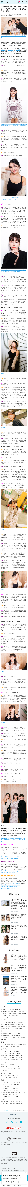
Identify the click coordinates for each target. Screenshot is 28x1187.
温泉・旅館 (14, 1077)
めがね (5, 1046)
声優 (20, 1084)
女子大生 (5, 1086)
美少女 (5, 1064)
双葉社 (16, 1015)
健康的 (19, 1055)
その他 (19, 1103)
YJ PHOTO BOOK (18, 1022)
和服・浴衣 (15, 1046)
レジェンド (6, 1094)
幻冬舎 (19, 1011)
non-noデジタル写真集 (7, 1026)
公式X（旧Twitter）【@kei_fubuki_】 (10, 871)
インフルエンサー (8, 1092)
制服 (14, 1044)
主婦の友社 (4, 1013)
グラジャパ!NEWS (8, 1110)
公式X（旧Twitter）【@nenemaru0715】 (11, 856)
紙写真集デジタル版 (6, 1033)
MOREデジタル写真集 (17, 1024)
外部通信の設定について (19, 1170)
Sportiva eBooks (18, 1028)
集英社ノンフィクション (7, 1028)
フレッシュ (6, 1057)
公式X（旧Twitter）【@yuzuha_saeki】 (10, 885)
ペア (4, 1075)
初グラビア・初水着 (17, 1101)
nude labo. (3, 1039)
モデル (12, 1084)
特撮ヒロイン (20, 1092)
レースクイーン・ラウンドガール (12, 1088)
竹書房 (19, 1013)
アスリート (6, 1096)
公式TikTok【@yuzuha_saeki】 (8, 888)
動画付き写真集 (5, 1035)
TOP (2, 1110)
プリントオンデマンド (7, 1037)
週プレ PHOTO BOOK (7, 1022)
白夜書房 (11, 1015)
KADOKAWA (18, 1009)
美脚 (4, 1055)
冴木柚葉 (18, 50)
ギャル (19, 1059)
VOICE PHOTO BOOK (15, 1035)
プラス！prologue (16, 1033)
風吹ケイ (10, 50)
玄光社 (15, 1011)
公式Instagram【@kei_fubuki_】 (9, 872)
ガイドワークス (10, 1009)
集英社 (23, 1011)
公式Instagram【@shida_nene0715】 (10, 858)
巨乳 (16, 1051)
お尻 (4, 1053)
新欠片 (3, 1015)
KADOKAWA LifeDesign (7, 1011)
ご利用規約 (4, 1168)
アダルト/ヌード (15, 1096)
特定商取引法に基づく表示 (7, 1170)
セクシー (16, 1068)
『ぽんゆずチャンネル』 (15, 883)
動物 (13, 1103)
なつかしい (15, 1066)
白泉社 (7, 1015)
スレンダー (6, 1051)
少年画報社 (14, 1013)
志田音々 (3, 50)
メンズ (5, 1103)
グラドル (6, 1082)
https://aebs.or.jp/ (4, 1163)
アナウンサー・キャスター (10, 1090)
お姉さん (14, 1064)
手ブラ (5, 1101)
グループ (20, 1075)
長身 (12, 1055)
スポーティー (17, 1057)
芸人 (15, 1094)
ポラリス (23, 1037)
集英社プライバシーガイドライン (14, 1168)
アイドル (15, 1082)
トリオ (11, 1075)
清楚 (4, 1070)
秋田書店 (3, 1009)
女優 (4, 1084)
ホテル (5, 1077)
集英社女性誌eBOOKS (19, 1026)
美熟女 (5, 1066)
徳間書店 (24, 1013)
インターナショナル (8, 1059)
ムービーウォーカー (6, 1017)
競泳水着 (22, 1044)
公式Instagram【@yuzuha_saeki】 (9, 886)
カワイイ (6, 1068)
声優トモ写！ (16, 1037)
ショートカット (15, 1053)
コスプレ (5, 1044)
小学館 (9, 1013)
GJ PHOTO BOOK (6, 1024)
